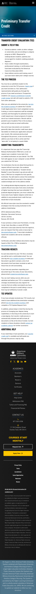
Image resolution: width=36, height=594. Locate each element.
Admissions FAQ (18, 401)
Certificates (18, 387)
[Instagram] (18, 361)
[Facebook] (11, 361)
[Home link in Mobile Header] (9, 3)
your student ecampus (17, 258)
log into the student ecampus (16, 303)
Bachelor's (18, 376)
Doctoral (18, 383)
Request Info (16, 447)
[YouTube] (25, 361)
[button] (33, 3)
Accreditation (18, 472)
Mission (18, 482)
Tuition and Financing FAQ (18, 405)
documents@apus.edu (9, 232)
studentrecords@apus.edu (19, 274)
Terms (18, 468)
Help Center (18, 398)
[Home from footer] (18, 354)
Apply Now (16, 453)
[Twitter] (14, 361)
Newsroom (18, 478)
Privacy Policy (18, 465)
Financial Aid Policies (18, 408)
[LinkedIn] (22, 361)
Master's (18, 380)
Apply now (28, 86)
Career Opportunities (18, 475)
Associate (18, 373)
